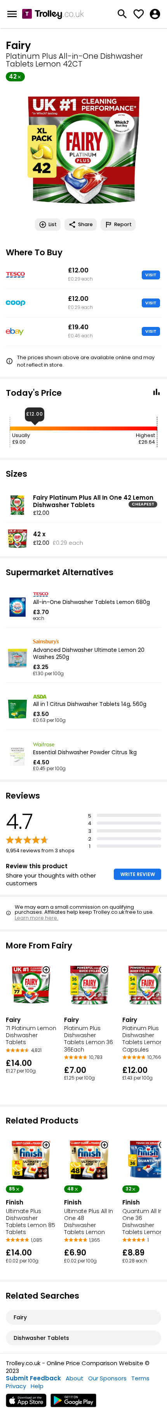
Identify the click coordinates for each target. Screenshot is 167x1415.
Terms (140, 1378)
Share (85, 224)
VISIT (151, 275)
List (53, 224)
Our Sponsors (107, 1378)
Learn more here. (36, 918)
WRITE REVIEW (137, 874)
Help (37, 1386)
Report (123, 224)
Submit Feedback (33, 1378)
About (75, 1378)
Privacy (16, 1386)
